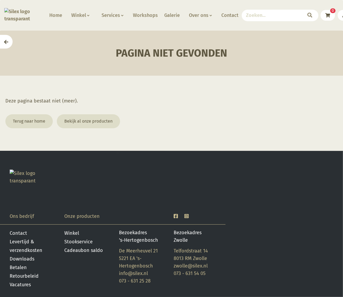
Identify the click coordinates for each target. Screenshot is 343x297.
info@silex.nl (133, 273)
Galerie (172, 15)
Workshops (145, 15)
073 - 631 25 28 (135, 281)
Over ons (198, 15)
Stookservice (78, 242)
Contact (229, 15)
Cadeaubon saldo (83, 250)
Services (111, 15)
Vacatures (20, 285)
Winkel (78, 15)
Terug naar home (29, 121)
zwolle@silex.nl (191, 266)
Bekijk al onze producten (88, 121)
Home (55, 15)
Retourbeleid (24, 276)
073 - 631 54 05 (190, 273)
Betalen (18, 267)
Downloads (22, 259)
